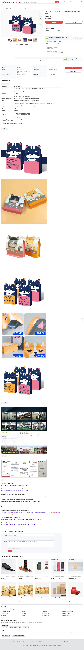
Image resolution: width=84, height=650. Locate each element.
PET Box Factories (5, 632)
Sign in (82, 3)
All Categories (5, 5)
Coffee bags (24, 611)
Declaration (54, 645)
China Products (19, 641)
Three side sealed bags (5, 613)
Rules (82, 5)
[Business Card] (81, 63)
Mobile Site (66, 641)
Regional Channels (55, 641)
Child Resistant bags (66, 613)
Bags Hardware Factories (38, 632)
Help (62, 5)
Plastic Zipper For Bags (56, 632)
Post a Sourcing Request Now (33, 550)
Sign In (47, 52)
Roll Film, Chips (3, 615)
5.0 (68, 59)
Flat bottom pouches (45, 613)
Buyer (57, 5)
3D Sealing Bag (4, 627)
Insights (71, 641)
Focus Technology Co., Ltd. (34, 645)
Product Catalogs (17, 609)
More (2, 637)
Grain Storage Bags (66, 632)
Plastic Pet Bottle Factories (15, 632)
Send (10, 550)
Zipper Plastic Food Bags (76, 632)
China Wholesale (37, 641)
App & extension (69, 5)
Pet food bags (44, 611)
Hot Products (14, 641)
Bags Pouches (47, 632)
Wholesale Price (43, 641)
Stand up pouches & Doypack (67, 611)
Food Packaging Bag (15, 8)
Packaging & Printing (7, 8)
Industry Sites (49, 641)
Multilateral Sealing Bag (23, 8)
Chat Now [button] (74, 22)
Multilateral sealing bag (66, 615)
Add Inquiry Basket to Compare (22, 44)
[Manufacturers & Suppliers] (7, 2)
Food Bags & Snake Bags (5, 611)
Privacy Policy (59, 645)
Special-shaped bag (45, 615)
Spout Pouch (24, 615)
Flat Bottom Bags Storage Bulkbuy (19, 635)
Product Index (62, 641)
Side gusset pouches (25, 613)
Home (2, 8)
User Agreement (48, 645)
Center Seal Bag (26, 627)
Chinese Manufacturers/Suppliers (28, 641)
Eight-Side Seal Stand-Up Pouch (15, 627)
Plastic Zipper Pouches (6, 635)
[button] (58, 60)
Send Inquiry (54, 22)
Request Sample (66, 25)
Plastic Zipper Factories (27, 632)
